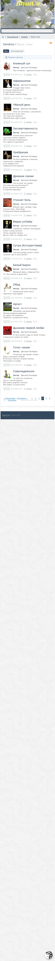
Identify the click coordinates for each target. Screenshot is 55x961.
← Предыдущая (9, 398)
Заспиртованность (25, 128)
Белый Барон (22, 264)
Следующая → (22, 398)
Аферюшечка (22, 80)
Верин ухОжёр (22, 221)
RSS (51, 43)
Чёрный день (21, 104)
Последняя (12, 400)
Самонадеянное (23, 371)
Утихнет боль (22, 199)
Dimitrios (8, 44)
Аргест (17, 304)
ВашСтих (6, 415)
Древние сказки (23, 176)
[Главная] (3, 37)
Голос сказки (21, 347)
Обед (16, 284)
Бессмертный (17, 51)
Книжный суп (21, 63)
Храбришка (20, 152)
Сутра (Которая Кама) (27, 245)
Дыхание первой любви (28, 327)
